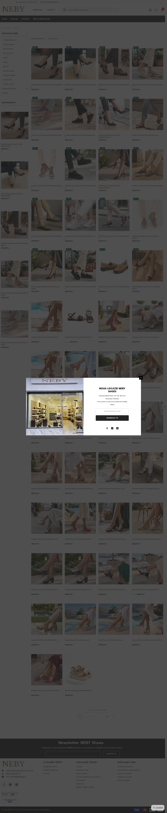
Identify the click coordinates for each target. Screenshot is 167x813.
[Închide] (141, 378)
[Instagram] (112, 428)
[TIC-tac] (117, 428)
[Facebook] (107, 428)
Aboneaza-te (112, 418)
